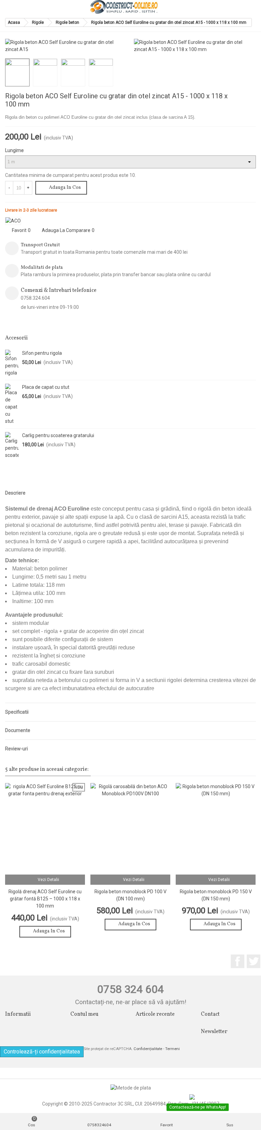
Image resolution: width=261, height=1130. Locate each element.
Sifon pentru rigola (42, 353)
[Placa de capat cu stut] (12, 404)
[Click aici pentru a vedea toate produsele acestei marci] (13, 221)
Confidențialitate (148, 1049)
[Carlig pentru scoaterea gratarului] (12, 445)
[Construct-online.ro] (124, 7)
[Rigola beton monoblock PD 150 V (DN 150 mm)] (216, 829)
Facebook (237, 961)
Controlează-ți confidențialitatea (42, 1051)
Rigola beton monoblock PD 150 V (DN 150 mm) (216, 895)
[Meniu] (11, 6)
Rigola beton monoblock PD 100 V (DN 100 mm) (130, 895)
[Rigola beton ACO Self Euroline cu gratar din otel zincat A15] (247, 44)
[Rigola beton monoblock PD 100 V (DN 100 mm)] (130, 829)
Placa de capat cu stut (45, 387)
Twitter (253, 961)
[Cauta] (236, 6)
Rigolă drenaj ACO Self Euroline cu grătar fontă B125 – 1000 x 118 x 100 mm (45, 899)
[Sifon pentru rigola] (12, 363)
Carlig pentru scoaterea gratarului (58, 435)
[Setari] (249, 6)
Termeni (172, 1049)
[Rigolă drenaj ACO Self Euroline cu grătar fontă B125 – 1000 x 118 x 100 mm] (251, 97)
